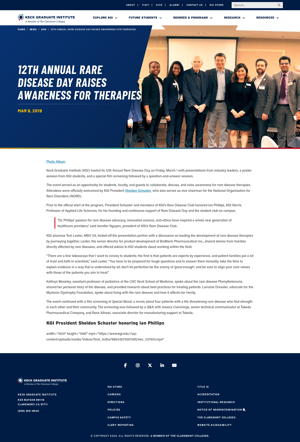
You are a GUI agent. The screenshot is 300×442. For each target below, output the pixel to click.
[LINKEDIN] (162, 366)
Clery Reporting (120, 425)
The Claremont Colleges (216, 417)
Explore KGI (103, 17)
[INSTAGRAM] (138, 366)
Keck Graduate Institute (37, 394)
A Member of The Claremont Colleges (179, 435)
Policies (114, 409)
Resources (265, 17)
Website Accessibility (214, 425)
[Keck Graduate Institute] (46, 18)
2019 (43, 29)
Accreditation (208, 394)
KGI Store (217, 5)
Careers (114, 394)
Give (159, 5)
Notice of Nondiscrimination (219, 409)
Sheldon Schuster (138, 190)
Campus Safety (119, 417)
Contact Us (195, 5)
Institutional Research (216, 402)
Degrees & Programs (190, 17)
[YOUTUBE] (174, 366)
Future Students (143, 17)
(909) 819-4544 (28, 411)
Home (21, 29)
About (130, 5)
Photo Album (55, 161)
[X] (150, 366)
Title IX (203, 386)
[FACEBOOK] (125, 366)
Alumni (174, 5)
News (33, 29)
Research (232, 17)
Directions (116, 402)
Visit (145, 5)
